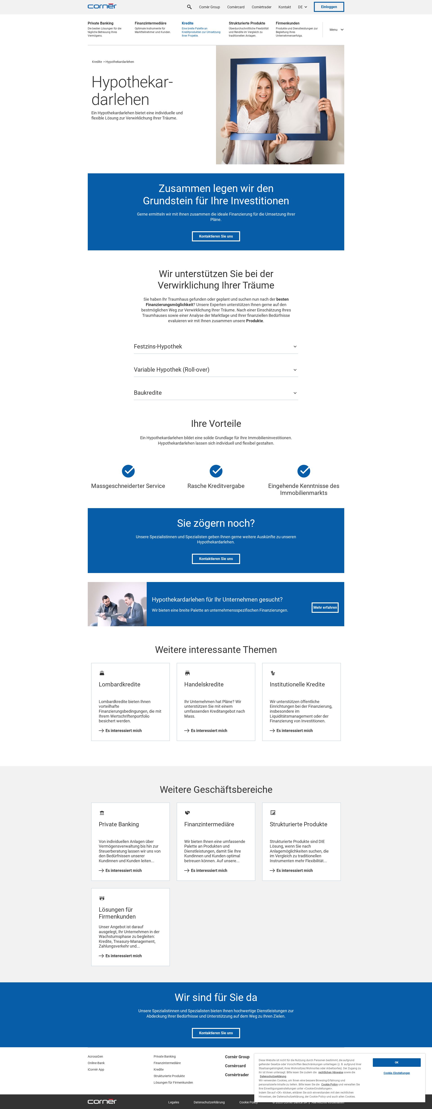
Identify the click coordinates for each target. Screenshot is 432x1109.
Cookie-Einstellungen (397, 1073)
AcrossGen (95, 1056)
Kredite (97, 62)
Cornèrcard (236, 7)
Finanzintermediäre (167, 1063)
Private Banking (165, 1056)
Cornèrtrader (261, 7)
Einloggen (329, 7)
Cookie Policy (248, 1102)
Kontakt (285, 7)
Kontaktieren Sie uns (216, 236)
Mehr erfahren (325, 607)
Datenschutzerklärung (209, 1102)
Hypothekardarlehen (120, 62)
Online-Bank (96, 1063)
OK (396, 1062)
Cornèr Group (209, 7)
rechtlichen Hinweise (330, 1072)
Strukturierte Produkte (169, 1076)
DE (300, 7)
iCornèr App (96, 1069)
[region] (339, 1078)
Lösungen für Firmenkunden (173, 1082)
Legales (173, 1102)
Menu (334, 29)
